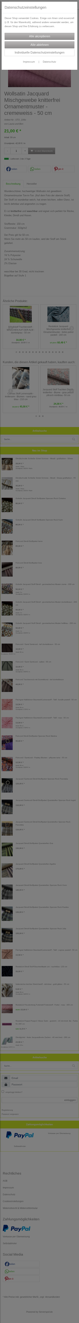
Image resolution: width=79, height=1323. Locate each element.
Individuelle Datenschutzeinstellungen (39, 52)
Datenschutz (49, 61)
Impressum (29, 61)
